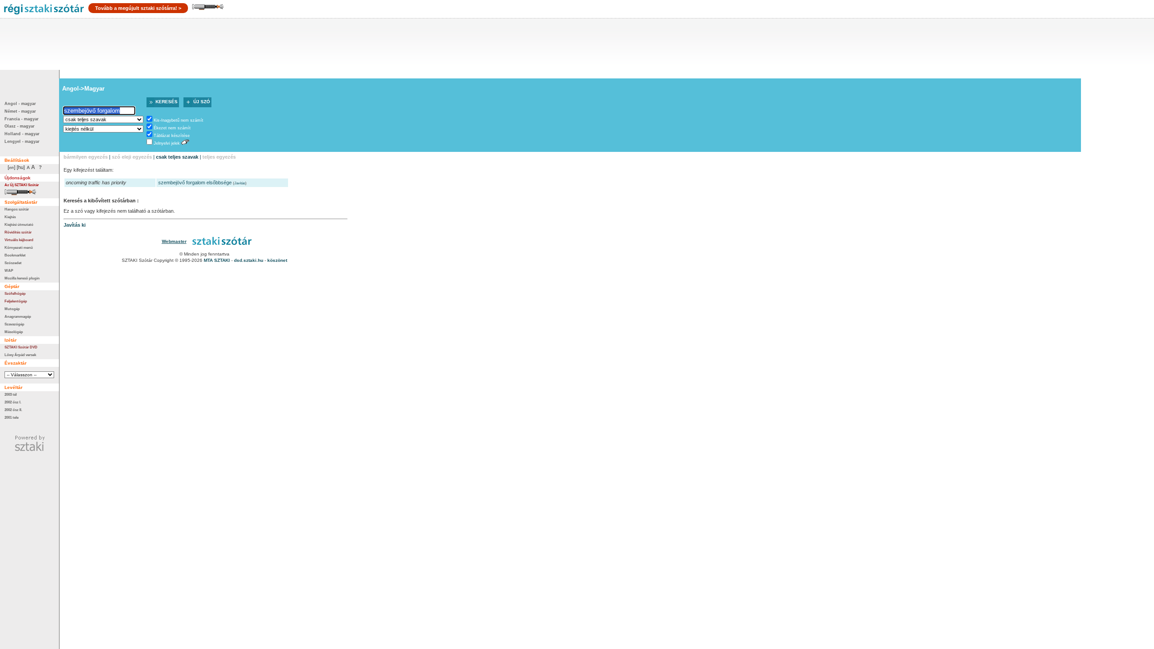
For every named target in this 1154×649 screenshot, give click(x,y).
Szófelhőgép (15, 293)
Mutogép (12, 308)
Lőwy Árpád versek (20, 354)
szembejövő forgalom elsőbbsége (195, 182)
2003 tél (11, 394)
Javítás (239, 183)
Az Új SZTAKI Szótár (22, 185)
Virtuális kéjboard (19, 240)
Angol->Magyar (83, 88)
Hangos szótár (17, 209)
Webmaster (174, 241)
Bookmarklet (15, 255)
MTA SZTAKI (217, 260)
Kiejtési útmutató (19, 224)
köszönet (277, 260)
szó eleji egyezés (132, 157)
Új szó (201, 101)
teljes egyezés (219, 157)
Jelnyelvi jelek (167, 143)
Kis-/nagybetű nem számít (178, 120)
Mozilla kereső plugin (22, 278)
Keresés (167, 101)
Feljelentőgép (16, 301)
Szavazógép (14, 324)
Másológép (14, 331)
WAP (9, 270)
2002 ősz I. (13, 402)
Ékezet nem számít (172, 128)
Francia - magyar (22, 119)
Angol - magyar (20, 103)
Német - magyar (20, 111)
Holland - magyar (22, 134)
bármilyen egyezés (86, 157)
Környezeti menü (19, 247)
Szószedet (13, 263)
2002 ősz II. (13, 409)
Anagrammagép (18, 316)
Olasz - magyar (20, 126)
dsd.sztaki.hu (248, 260)
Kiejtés (10, 217)
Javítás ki (75, 225)
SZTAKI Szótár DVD (21, 347)
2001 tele (11, 417)
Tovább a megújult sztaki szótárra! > (138, 8)
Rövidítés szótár (18, 232)
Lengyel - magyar (22, 141)
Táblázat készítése (172, 135)
